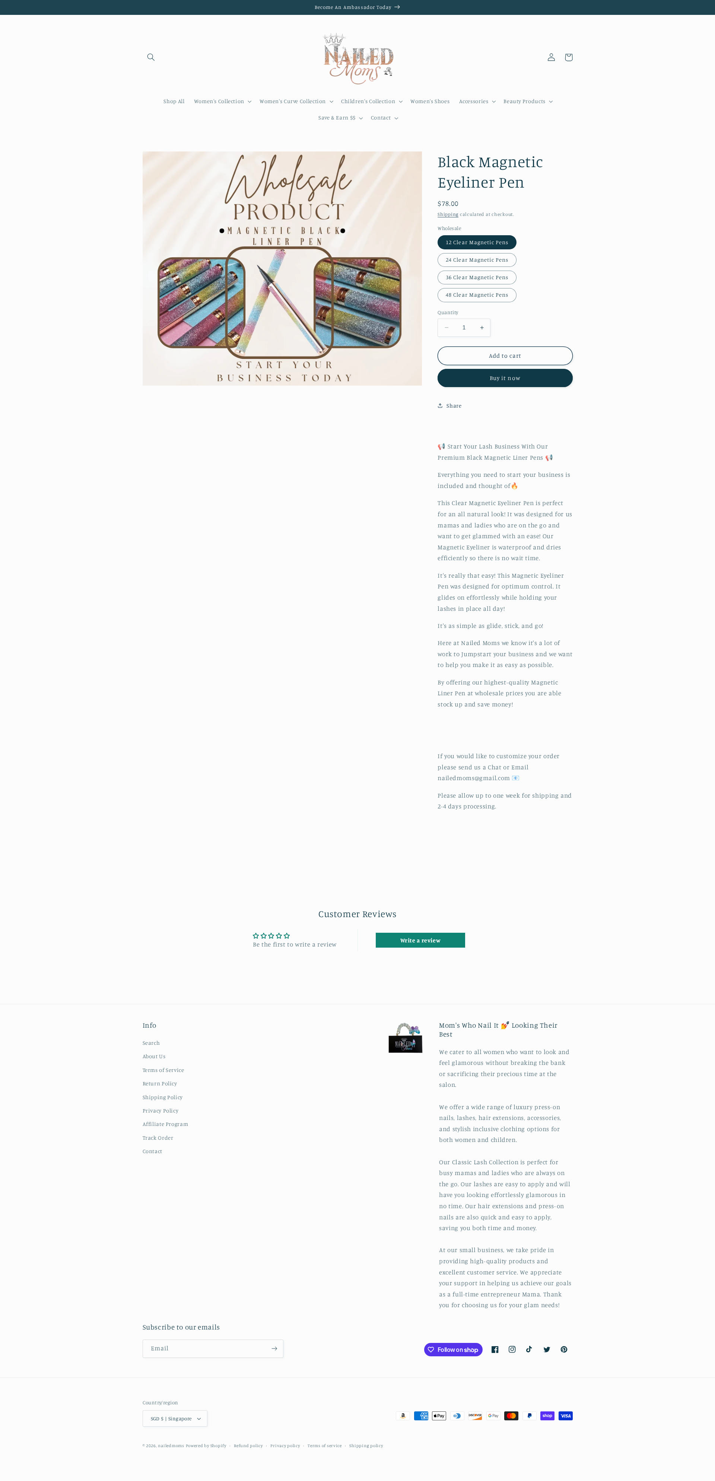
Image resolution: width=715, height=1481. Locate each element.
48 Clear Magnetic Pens (477, 294)
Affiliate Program (165, 1124)
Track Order (158, 1137)
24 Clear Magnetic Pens (477, 259)
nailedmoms (171, 1445)
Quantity (448, 312)
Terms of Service (163, 1070)
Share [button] (454, 405)
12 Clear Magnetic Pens (477, 242)
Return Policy (160, 1083)
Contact (152, 1151)
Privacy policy (285, 1445)
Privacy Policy (161, 1110)
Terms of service (325, 1445)
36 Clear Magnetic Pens (477, 277)
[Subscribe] (274, 1349)
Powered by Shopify (206, 1445)
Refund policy (248, 1445)
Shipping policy (366, 1445)
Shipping (448, 214)
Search (151, 1043)
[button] (151, 57)
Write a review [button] (420, 940)
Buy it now (505, 378)
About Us (154, 1056)
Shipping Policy (163, 1097)
